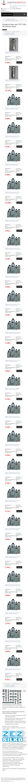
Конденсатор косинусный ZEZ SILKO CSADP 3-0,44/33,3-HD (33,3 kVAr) (12, 669)
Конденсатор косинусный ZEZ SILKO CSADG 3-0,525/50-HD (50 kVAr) (12, 193)
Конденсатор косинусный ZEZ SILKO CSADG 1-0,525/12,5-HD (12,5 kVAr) (12, 641)
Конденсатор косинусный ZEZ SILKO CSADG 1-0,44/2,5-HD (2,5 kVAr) (12, 389)
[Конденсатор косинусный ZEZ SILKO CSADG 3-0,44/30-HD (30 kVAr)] (13, 128)
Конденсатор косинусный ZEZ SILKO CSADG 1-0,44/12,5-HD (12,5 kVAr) (12, 249)
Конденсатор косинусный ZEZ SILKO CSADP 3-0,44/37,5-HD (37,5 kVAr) (12, 473)
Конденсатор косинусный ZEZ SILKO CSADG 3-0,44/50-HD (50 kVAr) (12, 80)
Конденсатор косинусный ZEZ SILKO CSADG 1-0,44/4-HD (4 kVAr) (12, 557)
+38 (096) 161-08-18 (8, 8)
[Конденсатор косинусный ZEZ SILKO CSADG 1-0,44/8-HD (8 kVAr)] (13, 352)
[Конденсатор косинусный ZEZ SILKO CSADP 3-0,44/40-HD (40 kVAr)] (13, 156)
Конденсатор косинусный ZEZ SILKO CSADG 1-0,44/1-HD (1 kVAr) (12, 613)
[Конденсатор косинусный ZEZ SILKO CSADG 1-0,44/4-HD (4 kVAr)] (13, 548)
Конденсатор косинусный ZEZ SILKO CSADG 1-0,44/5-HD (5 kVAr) (12, 305)
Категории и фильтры (7, 14)
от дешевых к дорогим (10, 33)
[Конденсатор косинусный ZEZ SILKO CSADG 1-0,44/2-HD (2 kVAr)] (13, 492)
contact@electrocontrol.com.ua (18, 5)
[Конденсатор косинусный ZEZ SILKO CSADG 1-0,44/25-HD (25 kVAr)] (13, 44)
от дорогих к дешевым (10, 34)
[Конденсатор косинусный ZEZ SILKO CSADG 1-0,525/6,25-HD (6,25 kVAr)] (13, 577)
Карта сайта (11, 781)
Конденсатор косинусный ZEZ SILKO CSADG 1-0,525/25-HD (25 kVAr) (12, 445)
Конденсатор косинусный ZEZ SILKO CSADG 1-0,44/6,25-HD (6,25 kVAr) (12, 333)
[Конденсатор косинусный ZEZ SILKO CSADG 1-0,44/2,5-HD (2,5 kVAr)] (13, 380)
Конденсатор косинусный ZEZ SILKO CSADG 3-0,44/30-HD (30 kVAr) (12, 136)
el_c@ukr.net (14, 7)
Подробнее (19, 62)
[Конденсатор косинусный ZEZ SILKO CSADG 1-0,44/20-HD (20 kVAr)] (13, 100)
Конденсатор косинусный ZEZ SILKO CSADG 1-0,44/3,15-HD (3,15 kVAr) (12, 417)
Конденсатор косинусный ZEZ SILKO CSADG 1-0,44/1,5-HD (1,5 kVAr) (12, 529)
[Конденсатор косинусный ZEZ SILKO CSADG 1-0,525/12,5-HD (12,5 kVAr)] (13, 633)
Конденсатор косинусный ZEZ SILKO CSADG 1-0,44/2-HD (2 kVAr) (12, 501)
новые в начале (16, 31)
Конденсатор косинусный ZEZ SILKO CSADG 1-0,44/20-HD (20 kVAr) (12, 108)
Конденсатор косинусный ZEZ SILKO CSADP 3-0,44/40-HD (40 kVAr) (12, 164)
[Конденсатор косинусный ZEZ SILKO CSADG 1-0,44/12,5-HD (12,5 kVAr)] (13, 240)
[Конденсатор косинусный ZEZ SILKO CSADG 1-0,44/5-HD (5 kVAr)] (13, 296)
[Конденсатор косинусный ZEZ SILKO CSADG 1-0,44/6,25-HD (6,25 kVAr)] (13, 324)
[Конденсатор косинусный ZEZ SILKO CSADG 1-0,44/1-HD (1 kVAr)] (13, 605)
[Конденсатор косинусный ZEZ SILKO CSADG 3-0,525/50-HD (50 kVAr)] (13, 184)
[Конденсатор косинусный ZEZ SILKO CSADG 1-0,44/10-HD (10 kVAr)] (13, 268)
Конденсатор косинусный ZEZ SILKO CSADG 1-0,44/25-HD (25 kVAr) (12, 52)
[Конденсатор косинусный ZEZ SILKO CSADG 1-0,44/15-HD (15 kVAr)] (13, 212)
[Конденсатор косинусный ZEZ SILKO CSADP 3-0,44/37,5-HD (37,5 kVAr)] (13, 464)
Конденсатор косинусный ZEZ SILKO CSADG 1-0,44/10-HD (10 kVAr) (12, 277)
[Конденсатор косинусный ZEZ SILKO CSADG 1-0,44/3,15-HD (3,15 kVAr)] (13, 408)
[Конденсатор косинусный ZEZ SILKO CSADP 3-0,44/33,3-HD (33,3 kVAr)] (13, 661)
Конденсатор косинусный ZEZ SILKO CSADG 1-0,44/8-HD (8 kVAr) (12, 361)
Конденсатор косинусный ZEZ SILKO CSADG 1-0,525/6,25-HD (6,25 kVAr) (12, 585)
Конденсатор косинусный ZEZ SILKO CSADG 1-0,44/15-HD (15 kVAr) (12, 221)
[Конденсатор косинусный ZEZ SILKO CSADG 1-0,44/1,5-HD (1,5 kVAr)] (13, 520)
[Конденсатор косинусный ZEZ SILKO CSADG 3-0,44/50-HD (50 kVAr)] (13, 72)
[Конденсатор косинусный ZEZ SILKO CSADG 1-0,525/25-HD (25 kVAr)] (13, 436)
